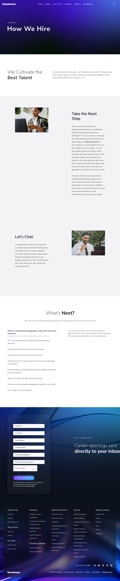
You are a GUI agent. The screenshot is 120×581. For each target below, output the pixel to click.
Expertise (11, 514)
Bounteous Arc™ (13, 522)
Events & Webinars (36, 552)
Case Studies (12, 545)
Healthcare (55, 522)
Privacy (87, 572)
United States (100, 514)
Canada (98, 522)
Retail (53, 540)
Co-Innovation (12, 549)
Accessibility (96, 572)
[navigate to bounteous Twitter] (95, 565)
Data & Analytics (79, 518)
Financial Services (57, 518)
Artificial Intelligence (80, 514)
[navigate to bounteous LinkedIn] (99, 565)
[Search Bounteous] (114, 4)
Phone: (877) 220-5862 (83, 565)
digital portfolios (92, 142)
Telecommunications (58, 544)
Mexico (98, 530)
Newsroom (79, 572)
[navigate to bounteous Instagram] (103, 565)
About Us (77, 4)
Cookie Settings (107, 572)
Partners (10, 518)
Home (40, 4)
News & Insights (35, 548)
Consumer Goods (57, 514)
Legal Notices (69, 572)
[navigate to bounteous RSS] (111, 565)
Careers (47, 4)
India (97, 526)
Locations (68, 4)
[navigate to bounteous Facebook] (107, 565)
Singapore (99, 534)
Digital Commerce (79, 557)
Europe (98, 518)
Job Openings (88, 4)
